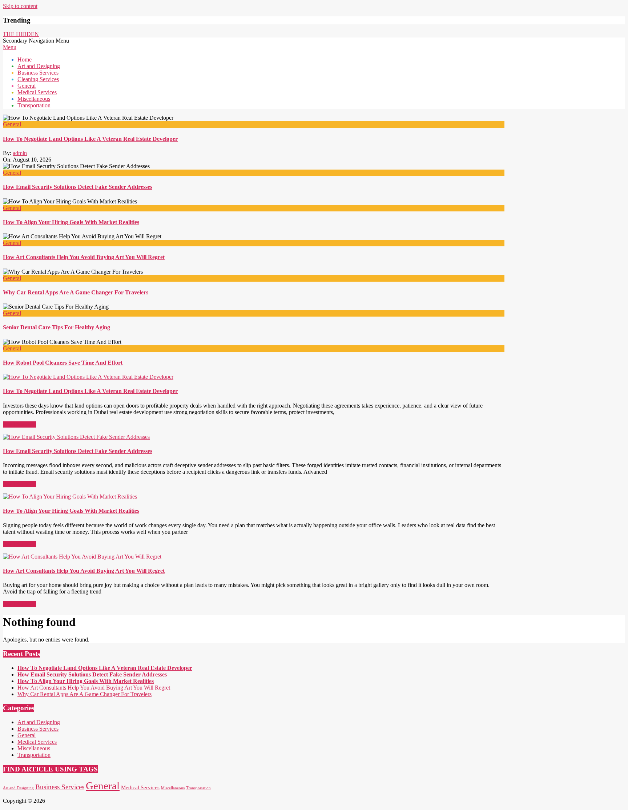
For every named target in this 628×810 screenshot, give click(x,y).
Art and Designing (38, 722)
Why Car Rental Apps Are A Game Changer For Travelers (75, 292)
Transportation (34, 755)
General (12, 124)
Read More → (19, 424)
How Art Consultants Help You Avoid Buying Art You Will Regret (84, 257)
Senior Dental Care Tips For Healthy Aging (56, 327)
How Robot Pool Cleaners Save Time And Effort (62, 363)
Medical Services (37, 742)
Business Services (38, 729)
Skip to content (20, 6)
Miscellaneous (33, 748)
